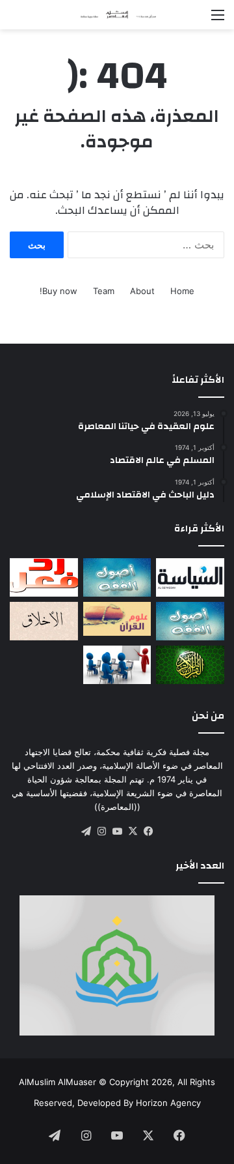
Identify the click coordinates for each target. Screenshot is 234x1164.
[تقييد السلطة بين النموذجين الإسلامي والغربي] (190, 577)
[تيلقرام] (86, 831)
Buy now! (58, 291)
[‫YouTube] (117, 831)
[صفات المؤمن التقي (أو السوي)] (44, 621)
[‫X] (132, 831)
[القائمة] (217, 19)
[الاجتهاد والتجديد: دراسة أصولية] (190, 621)
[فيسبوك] (148, 831)
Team (103, 291)
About (142, 291)
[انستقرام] (101, 831)
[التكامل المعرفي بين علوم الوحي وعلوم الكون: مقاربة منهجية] (117, 619)
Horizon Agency (168, 1102)
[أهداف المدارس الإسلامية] (117, 665)
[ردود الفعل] (44, 577)
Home (182, 291)
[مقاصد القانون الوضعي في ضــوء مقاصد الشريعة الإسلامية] (117, 577)
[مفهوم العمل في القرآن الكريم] (190, 665)
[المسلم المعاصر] (117, 14)
